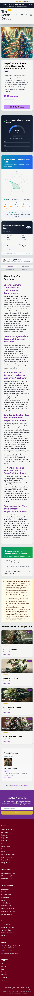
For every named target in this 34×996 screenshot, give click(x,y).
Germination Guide (7, 927)
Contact (4, 966)
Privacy (3, 972)
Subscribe (17, 813)
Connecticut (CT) (6, 879)
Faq (2, 969)
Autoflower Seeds (7, 832)
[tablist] (17, 266)
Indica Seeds (5, 846)
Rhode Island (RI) (7, 876)
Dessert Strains (6, 860)
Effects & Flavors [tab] (24, 266)
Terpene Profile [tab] (9, 269)
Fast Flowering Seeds (8, 854)
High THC (4, 840)
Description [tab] (9, 266)
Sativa (3, 852)
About (3, 963)
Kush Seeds (5, 892)
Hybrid (3, 843)
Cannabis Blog (6, 930)
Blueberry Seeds (6, 914)
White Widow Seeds (7, 908)
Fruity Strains (5, 863)
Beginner (4, 835)
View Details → (8, 778)
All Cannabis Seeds (7, 829)
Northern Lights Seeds (8, 911)
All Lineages (5, 889)
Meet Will (4, 936)
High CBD (4, 838)
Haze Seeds (5, 897)
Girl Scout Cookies (11, 769)
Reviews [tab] (24, 269)
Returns (4, 975)
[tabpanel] (17, 407)
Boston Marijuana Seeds (21, 785)
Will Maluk (17, 260)
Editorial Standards (7, 933)
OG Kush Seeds (6, 895)
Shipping (4, 977)
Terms (3, 980)
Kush (3, 849)
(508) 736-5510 (7, 950)
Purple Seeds (5, 900)
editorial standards (25, 261)
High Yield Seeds (6, 857)
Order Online (18, 107)
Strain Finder (5, 924)
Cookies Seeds (6, 906)
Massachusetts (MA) (8, 873)
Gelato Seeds (5, 903)
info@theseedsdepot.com (10, 953)
